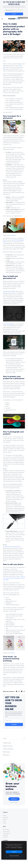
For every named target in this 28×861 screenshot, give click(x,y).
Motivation (6, 755)
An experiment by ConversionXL (11, 546)
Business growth (8, 746)
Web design (6, 752)
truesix (14, 37)
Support (4, 822)
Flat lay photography (8, 324)
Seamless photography (9, 291)
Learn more (14, 847)
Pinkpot (13, 652)
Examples (5, 819)
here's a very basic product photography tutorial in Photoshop (14, 578)
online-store (5, 817)
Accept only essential (14, 855)
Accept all (14, 851)
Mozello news (7, 743)
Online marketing (8, 749)
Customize (19, 847)
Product (4, 815)
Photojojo (13, 235)
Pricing (4, 821)
